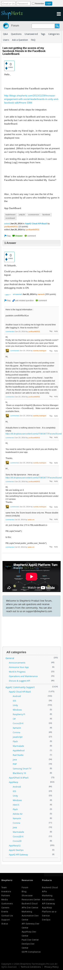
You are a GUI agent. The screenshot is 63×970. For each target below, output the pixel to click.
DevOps (46, 919)
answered (17, 294)
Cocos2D (17, 840)
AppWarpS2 (14, 845)
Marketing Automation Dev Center (30, 915)
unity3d (22, 215)
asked (7, 223)
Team (4, 887)
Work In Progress (17, 671)
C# (14, 718)
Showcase (27, 895)
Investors (6, 891)
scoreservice (33, 215)
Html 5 (16, 804)
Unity (15, 705)
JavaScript (17, 736)
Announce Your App (19, 667)
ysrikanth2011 (11, 226)
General (10, 658)
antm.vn (31, 519)
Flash (15, 741)
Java (15, 759)
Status (4, 923)
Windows (17, 709)
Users (6, 39)
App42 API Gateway (18, 854)
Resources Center (31, 899)
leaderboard (10, 215)
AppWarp (13, 782)
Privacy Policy (51, 967)
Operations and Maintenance (23, 676)
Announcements (17, 662)
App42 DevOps (16, 849)
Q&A (5, 34)
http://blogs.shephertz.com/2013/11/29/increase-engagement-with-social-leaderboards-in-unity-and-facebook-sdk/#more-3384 (31, 99)
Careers (5, 907)
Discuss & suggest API (19, 680)
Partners (5, 895)
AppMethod (19, 750)
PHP (15, 764)
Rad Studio (18, 754)
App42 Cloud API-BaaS (36, 223)
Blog (24, 891)
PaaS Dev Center (30, 939)
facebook (46, 215)
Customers (7, 903)
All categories (16, 652)
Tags (43, 34)
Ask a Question (20, 39)
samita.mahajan (39, 350)
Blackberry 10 (19, 773)
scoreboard (10, 218)
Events (4, 911)
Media (4, 899)
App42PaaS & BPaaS (19, 777)
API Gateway (48, 903)
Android (17, 696)
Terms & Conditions (31, 967)
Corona (16, 732)
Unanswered (31, 34)
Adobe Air (18, 813)
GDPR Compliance (31, 952)
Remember (39, 4)
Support (5, 919)
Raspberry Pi (19, 714)
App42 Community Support (20, 687)
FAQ (33, 39)
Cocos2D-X (18, 723)
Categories (53, 34)
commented (10, 331)
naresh (41, 294)
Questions (16, 34)
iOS (14, 700)
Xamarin (17, 727)
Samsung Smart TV (22, 768)
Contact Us (7, 915)
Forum (15, 25)
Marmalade (18, 745)
